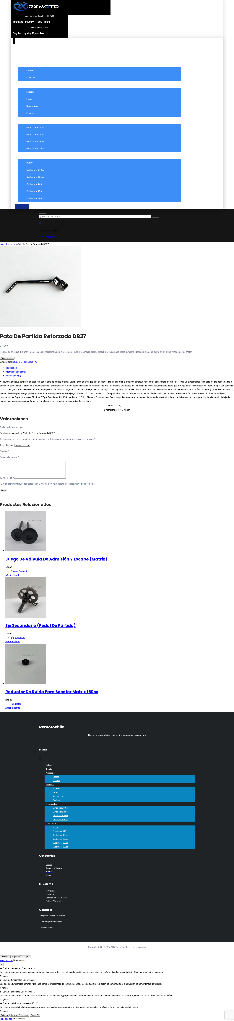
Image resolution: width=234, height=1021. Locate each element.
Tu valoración (7, 478)
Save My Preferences (19, 1015)
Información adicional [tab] (15, 372)
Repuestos (16, 362)
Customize (5, 957)
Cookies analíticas (11, 991)
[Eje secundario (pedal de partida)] (25, 617)
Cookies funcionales (12, 980)
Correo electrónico (9, 457)
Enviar (3, 490)
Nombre (4, 451)
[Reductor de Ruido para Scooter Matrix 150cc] (25, 683)
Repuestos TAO (30, 362)
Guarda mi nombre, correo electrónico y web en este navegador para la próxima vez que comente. (49, 484)
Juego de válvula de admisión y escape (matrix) (56, 559)
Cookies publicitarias (13, 1003)
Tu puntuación (7, 445)
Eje (12, 637)
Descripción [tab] (11, 368)
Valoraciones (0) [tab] (13, 375)
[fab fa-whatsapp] (22, 206)
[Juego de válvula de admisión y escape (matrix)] (25, 550)
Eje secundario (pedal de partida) (40, 625)
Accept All (26, 957)
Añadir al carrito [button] (12, 575)
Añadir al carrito (7, 358)
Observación (29, 980)
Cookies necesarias (12, 968)
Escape (14, 571)
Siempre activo (29, 968)
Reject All (16, 957)
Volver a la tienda (47, 237)
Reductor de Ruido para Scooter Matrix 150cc (51, 692)
